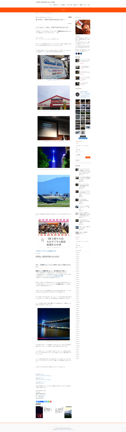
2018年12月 (78, 302)
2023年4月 (77, 256)
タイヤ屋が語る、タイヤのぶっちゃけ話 (82, 145)
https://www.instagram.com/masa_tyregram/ (43, 379)
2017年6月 (77, 329)
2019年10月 (78, 283)
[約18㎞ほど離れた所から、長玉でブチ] (88, 101)
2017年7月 (77, 327)
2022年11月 (77, 258)
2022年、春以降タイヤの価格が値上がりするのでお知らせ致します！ (84, 214)
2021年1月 (77, 269)
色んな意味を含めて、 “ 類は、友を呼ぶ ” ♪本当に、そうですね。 (48, 409)
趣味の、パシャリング (79, 151)
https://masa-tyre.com (41, 395)
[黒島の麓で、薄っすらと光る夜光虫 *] (77, 117)
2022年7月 (77, 260)
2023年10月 (78, 252)
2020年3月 (77, 277)
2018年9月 (77, 308)
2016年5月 (77, 356)
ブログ (70, 17)
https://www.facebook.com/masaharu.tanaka (43, 375)
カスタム (77, 143)
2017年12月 (78, 318)
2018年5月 (77, 316)
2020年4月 (77, 275)
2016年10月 (78, 345)
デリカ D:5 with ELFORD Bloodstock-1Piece (84, 201)
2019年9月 (77, 285)
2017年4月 (77, 333)
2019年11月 (77, 281)
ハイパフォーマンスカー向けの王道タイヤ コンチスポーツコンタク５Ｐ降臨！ (85, 78)
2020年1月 (77, 279)
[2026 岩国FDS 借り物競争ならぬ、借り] (83, 132)
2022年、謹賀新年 (83, 232)
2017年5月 (77, 331)
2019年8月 (77, 287)
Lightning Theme (62, 429)
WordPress (57, 429)
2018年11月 (77, 304)
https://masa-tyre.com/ (39, 383)
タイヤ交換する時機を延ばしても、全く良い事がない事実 (84, 179)
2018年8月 (77, 310)
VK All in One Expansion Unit (69, 429)
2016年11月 (77, 343)
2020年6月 (77, 271)
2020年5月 (77, 273)
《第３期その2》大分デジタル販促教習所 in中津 (46, 251)
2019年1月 (77, 300)
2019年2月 (77, 298)
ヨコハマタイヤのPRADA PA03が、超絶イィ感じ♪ (84, 221)
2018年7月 (77, 312)
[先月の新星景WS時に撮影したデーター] (88, 122)
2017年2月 (77, 337)
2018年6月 (77, 314)
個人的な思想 (78, 149)
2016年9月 (77, 347)
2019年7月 (77, 289)
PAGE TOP (122, 418)
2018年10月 (78, 306)
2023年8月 (77, 254)
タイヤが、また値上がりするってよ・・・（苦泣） (84, 207)
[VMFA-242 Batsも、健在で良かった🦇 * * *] (77, 132)
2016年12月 (78, 341)
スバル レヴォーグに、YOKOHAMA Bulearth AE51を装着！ (85, 72)
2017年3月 (77, 335)
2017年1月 (77, 339)
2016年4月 (77, 358)
